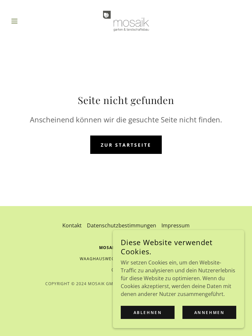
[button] (25, 21)
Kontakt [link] (72, 225)
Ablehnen (148, 312)
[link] (126, 21)
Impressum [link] (175, 225)
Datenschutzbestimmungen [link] (121, 225)
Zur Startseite (126, 145)
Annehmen (209, 312)
